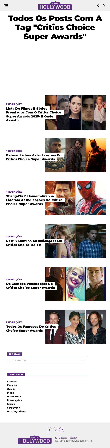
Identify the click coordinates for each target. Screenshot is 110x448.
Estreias (12, 385)
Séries (11, 404)
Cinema (12, 381)
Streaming (13, 407)
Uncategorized (16, 411)
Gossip (11, 389)
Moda (10, 392)
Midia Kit (73, 438)
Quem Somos (60, 438)
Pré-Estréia (14, 396)
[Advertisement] (55, 68)
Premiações (14, 400)
